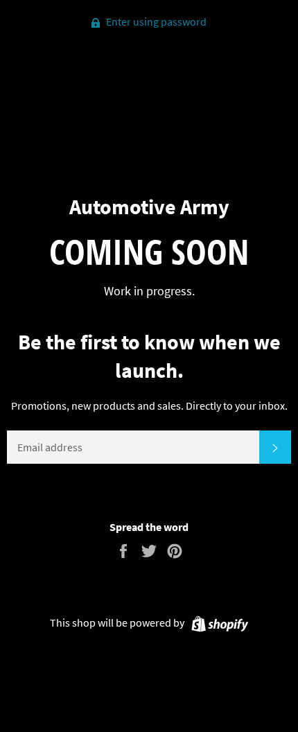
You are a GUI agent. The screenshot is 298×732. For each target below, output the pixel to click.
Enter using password (155, 21)
